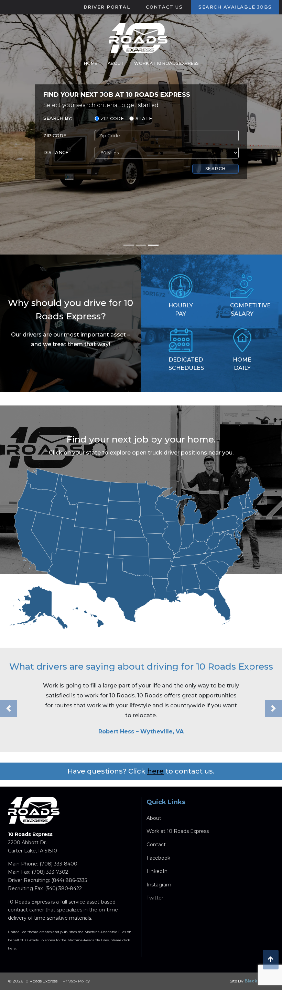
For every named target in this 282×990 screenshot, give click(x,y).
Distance (55, 152)
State (143, 118)
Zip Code (112, 118)
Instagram (159, 885)
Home (90, 63)
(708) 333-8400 (58, 864)
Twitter (155, 898)
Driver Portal (107, 7)
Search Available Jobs (235, 7)
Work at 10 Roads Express (166, 63)
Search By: (57, 118)
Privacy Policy (76, 980)
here (155, 771)
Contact (156, 844)
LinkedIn (157, 871)
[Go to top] (271, 959)
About (116, 63)
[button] (8, 708)
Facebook (158, 858)
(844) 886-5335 (69, 880)
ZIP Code (54, 135)
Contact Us (164, 7)
